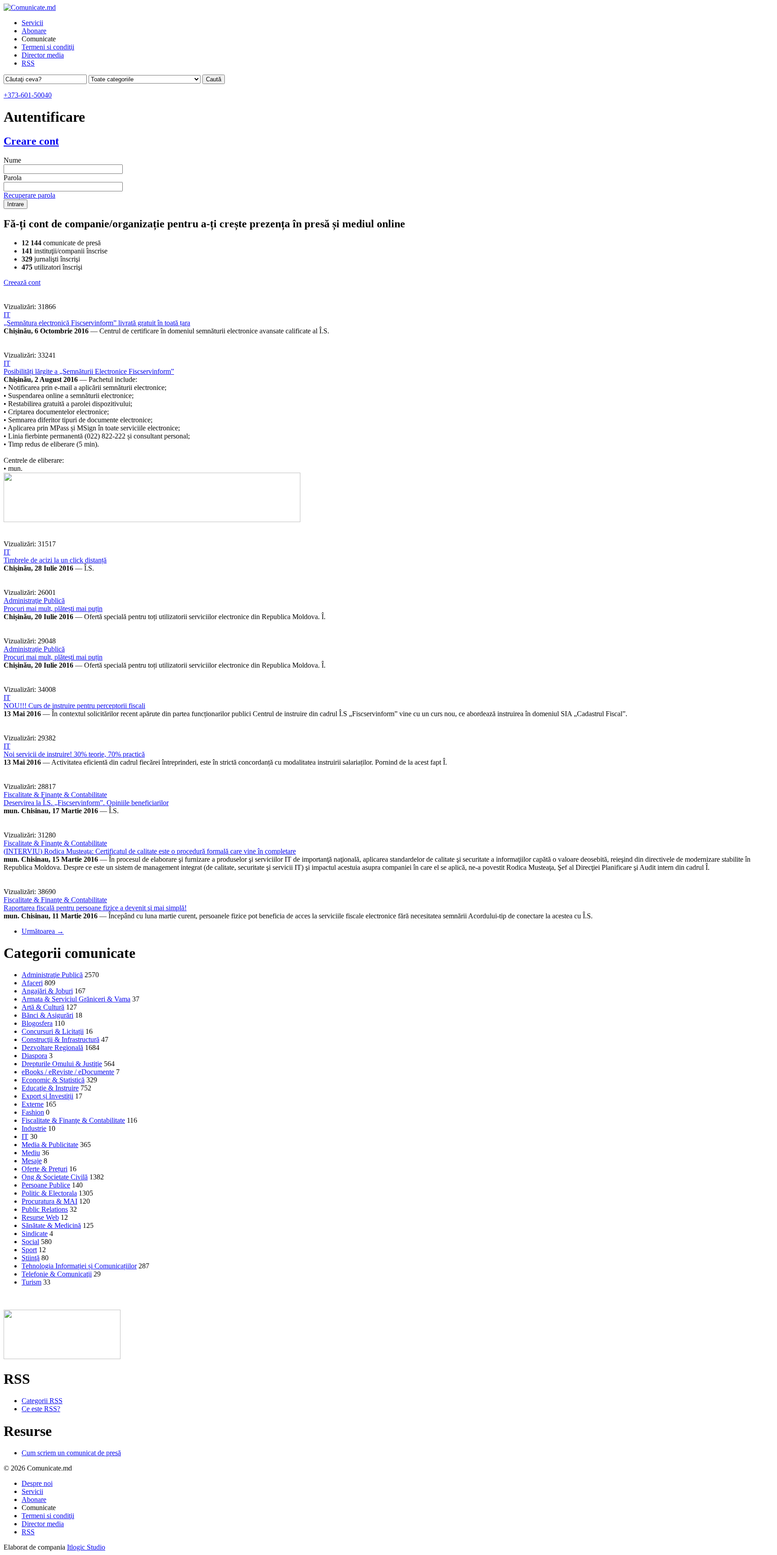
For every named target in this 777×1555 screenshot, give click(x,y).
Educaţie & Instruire (50, 1088)
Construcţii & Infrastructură (60, 1039)
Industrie (34, 1128)
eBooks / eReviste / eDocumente (68, 1072)
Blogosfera (37, 1023)
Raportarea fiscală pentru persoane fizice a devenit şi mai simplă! (95, 908)
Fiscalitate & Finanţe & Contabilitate (55, 794)
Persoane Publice (46, 1185)
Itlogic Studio (86, 1547)
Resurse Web (40, 1217)
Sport (29, 1250)
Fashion (33, 1112)
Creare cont (31, 141)
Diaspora (34, 1055)
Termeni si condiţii (48, 47)
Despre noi (37, 1483)
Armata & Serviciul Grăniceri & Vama (76, 999)
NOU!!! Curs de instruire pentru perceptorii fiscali (74, 705)
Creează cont (22, 282)
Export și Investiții (47, 1096)
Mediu (31, 1152)
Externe (33, 1104)
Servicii (32, 23)
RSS (28, 63)
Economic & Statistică (53, 1080)
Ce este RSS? (41, 1409)
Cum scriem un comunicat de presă (71, 1453)
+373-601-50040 (28, 95)
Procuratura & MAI (49, 1201)
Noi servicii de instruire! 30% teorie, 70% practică (74, 754)
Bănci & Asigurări (47, 1015)
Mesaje (32, 1161)
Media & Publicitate (50, 1144)
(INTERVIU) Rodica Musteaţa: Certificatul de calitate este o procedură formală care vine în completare (150, 851)
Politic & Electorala (49, 1193)
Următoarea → (43, 931)
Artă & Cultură (43, 1007)
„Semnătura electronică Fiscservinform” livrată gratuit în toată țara (97, 323)
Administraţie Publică (34, 600)
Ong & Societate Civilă (55, 1177)
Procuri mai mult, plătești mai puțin (53, 608)
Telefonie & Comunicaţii (57, 1274)
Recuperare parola (29, 195)
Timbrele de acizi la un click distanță (55, 560)
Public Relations (45, 1209)
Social (30, 1241)
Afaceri (32, 983)
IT (7, 315)
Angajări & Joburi (47, 991)
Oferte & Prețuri (44, 1169)
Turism (31, 1282)
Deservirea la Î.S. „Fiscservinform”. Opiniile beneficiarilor (86, 802)
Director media (43, 55)
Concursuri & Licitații (53, 1031)
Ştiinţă (31, 1258)
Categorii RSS (42, 1400)
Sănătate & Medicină (51, 1225)
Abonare (34, 31)
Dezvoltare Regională (52, 1047)
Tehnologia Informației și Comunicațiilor (79, 1266)
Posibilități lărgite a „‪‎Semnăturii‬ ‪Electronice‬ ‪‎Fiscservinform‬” (89, 371)
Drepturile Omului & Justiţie (62, 1064)
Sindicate (35, 1233)
